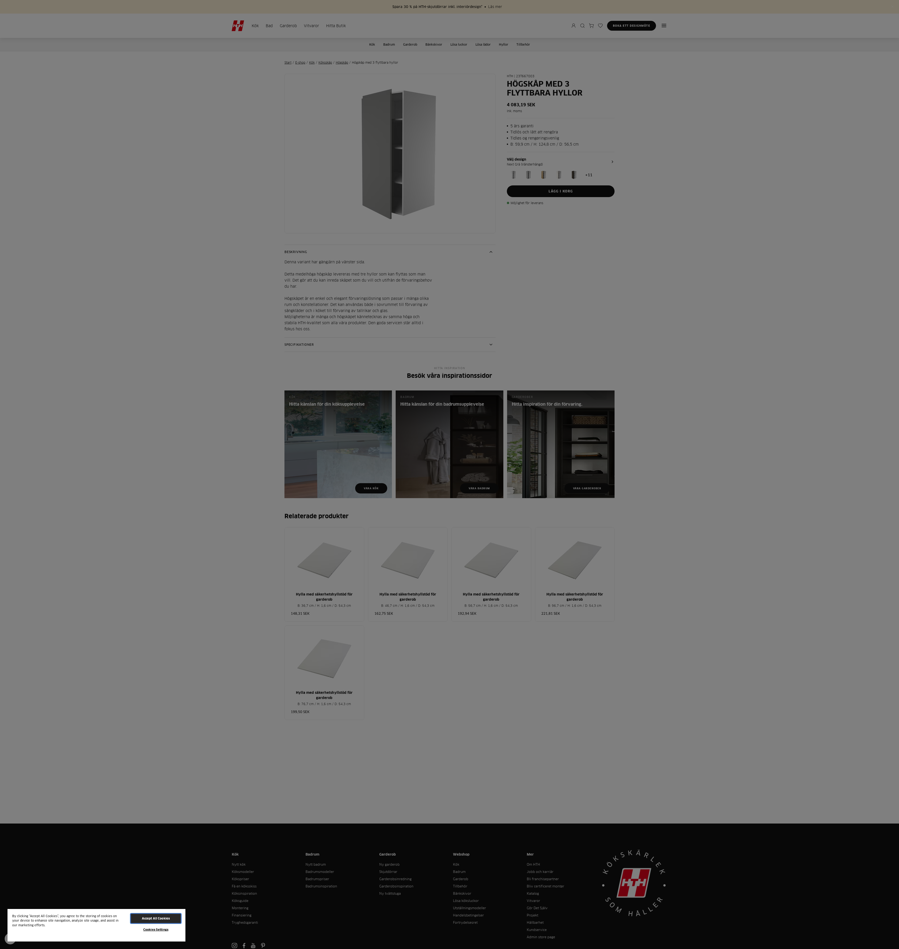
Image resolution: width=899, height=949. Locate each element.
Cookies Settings (155, 929)
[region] (96, 925)
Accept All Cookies (156, 918)
